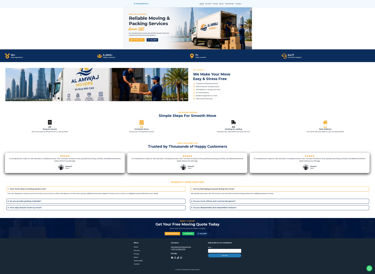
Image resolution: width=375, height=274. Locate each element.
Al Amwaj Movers (141, 3)
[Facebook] (172, 258)
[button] (369, 268)
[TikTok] (178, 258)
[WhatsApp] (181, 258)
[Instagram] (175, 258)
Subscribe (224, 255)
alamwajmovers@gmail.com (181, 247)
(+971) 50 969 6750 (178, 249)
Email (210, 247)
